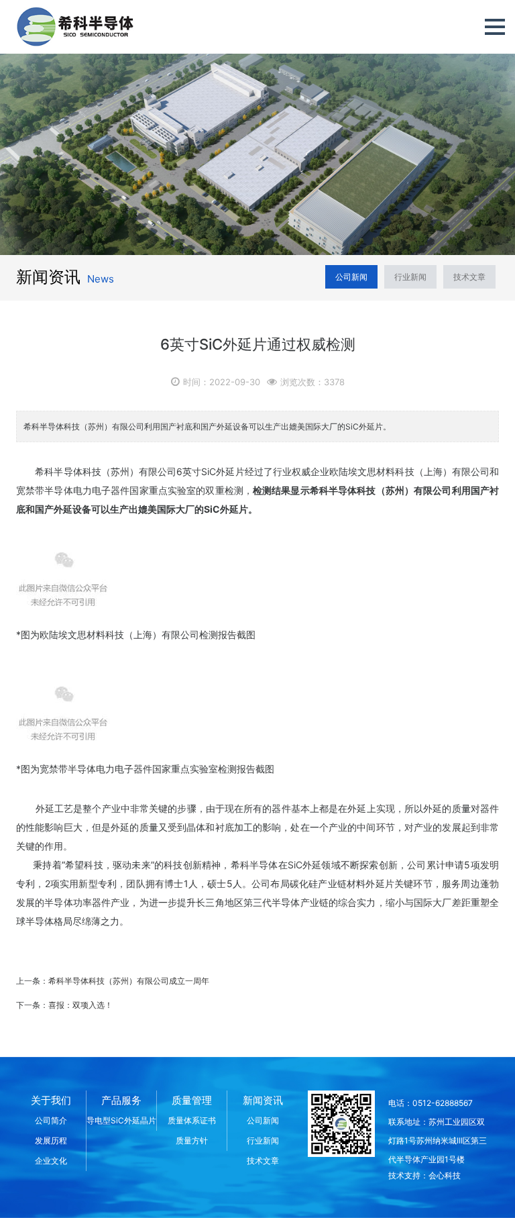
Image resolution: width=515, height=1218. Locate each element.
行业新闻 (410, 277)
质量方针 (192, 1140)
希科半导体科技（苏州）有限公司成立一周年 (128, 981)
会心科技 (444, 1175)
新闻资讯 (263, 1100)
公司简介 (51, 1120)
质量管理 (192, 1100)
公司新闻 (351, 277)
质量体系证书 (192, 1120)
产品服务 (121, 1100)
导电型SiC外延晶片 (121, 1120)
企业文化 (51, 1161)
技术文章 (469, 277)
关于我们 (51, 1100)
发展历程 (51, 1140)
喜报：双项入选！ (80, 1005)
